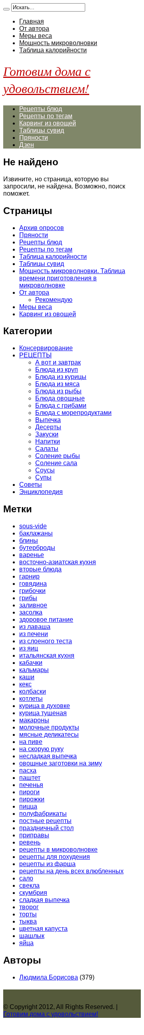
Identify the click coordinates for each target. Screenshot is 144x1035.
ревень (29, 842)
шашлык (31, 935)
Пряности (33, 137)
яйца (26, 943)
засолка (30, 612)
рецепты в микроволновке (58, 849)
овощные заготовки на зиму (60, 763)
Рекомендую (53, 299)
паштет (29, 777)
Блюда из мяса (57, 384)
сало (26, 878)
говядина (33, 583)
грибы (28, 598)
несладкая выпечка (48, 756)
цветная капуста (43, 928)
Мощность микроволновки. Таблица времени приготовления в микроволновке (72, 278)
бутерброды (37, 547)
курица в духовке (44, 705)
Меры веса (35, 35)
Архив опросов (41, 227)
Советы (30, 484)
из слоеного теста (45, 641)
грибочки (32, 590)
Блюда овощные (60, 398)
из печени (33, 634)
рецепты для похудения (54, 856)
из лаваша (34, 626)
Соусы (45, 470)
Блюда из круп (56, 369)
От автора (34, 28)
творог (29, 907)
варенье (31, 554)
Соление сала (56, 463)
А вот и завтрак (58, 362)
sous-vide (33, 526)
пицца (28, 806)
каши (26, 677)
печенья (31, 784)
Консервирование (46, 348)
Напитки (47, 441)
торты (28, 914)
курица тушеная (43, 713)
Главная (31, 21)
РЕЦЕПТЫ (35, 355)
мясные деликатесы (49, 734)
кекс (25, 684)
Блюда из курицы (60, 376)
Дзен (26, 144)
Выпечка (48, 419)
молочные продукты (49, 727)
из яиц (28, 648)
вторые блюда (40, 569)
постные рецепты (45, 820)
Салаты (46, 448)
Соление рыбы (57, 455)
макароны (34, 720)
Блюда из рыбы (58, 391)
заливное (33, 605)
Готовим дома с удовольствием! (46, 79)
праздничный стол (46, 828)
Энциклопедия (41, 491)
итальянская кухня (46, 655)
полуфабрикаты (43, 813)
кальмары (34, 669)
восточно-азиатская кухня (57, 562)
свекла (29, 885)
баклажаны (36, 533)
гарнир (29, 576)
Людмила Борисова (48, 977)
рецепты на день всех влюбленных (71, 871)
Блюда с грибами (60, 405)
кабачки (30, 662)
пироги (29, 792)
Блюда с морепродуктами (73, 412)
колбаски (32, 691)
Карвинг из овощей (47, 123)
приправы (34, 835)
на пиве (30, 741)
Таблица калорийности (53, 50)
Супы (43, 477)
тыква (28, 921)
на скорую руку (41, 749)
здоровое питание (46, 619)
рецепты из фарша (47, 864)
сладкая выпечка (44, 899)
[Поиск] (6, 9)
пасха (27, 770)
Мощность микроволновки (58, 43)
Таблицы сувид (41, 130)
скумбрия (33, 892)
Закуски (46, 434)
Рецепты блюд (40, 108)
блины (28, 540)
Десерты (48, 427)
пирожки (31, 799)
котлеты (31, 698)
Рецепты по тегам (45, 116)
